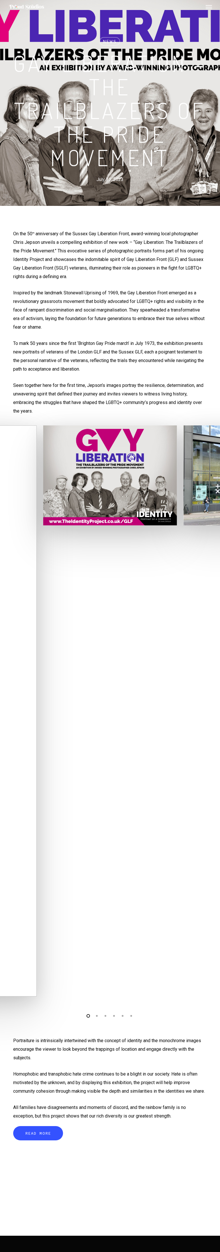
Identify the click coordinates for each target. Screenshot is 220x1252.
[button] (209, 7)
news (110, 41)
